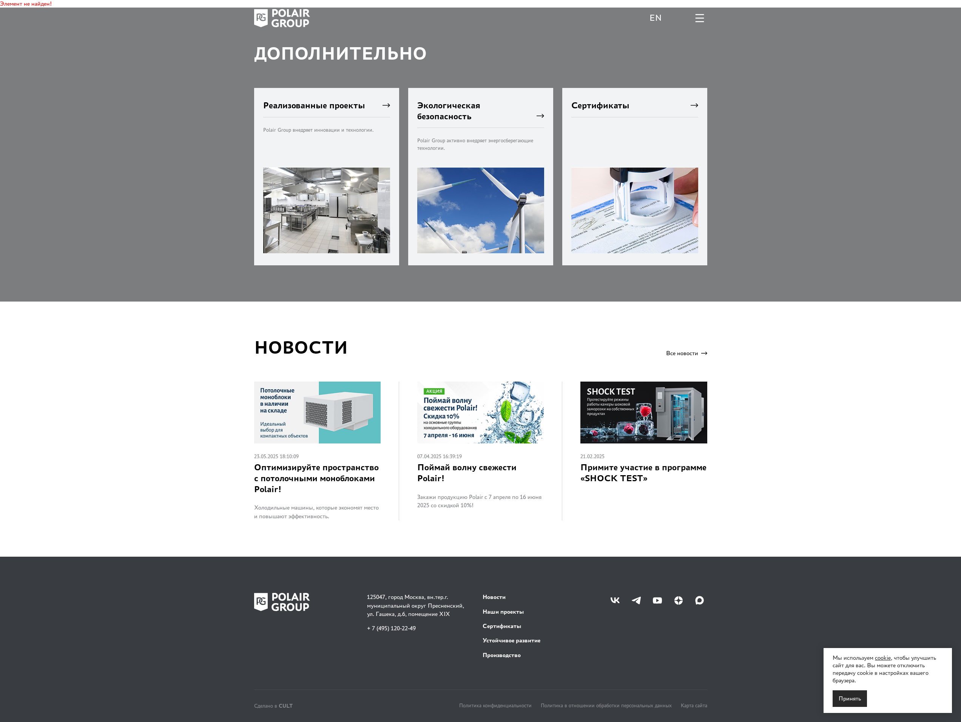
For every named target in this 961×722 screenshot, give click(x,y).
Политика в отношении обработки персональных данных (606, 705)
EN (655, 18)
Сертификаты (502, 626)
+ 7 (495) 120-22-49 (391, 628)
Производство (502, 655)
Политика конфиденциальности (495, 705)
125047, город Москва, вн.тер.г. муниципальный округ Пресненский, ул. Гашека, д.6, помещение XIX (415, 605)
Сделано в (273, 705)
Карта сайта (694, 705)
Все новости (682, 353)
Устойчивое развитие (511, 640)
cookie (883, 657)
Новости (494, 596)
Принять (850, 698)
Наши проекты (503, 611)
